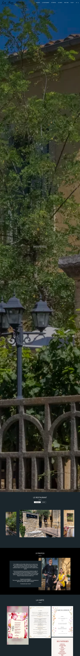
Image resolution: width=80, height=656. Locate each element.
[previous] (7, 523)
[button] (76, 2)
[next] (72, 523)
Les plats (43, 502)
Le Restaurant (37, 502)
